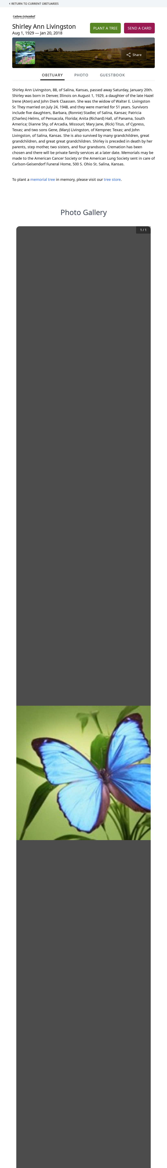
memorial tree (42, 179)
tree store (112, 179)
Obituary (52, 75)
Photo (81, 75)
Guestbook (112, 75)
